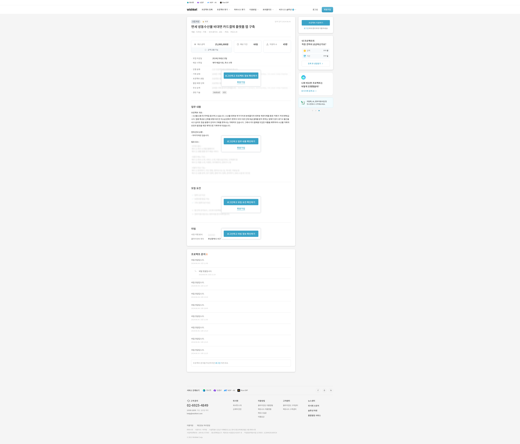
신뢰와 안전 (237, 409)
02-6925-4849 (197, 405)
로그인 (218, 363)
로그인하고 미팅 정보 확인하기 (241, 234)
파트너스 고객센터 (289, 409)
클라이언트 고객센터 (290, 405)
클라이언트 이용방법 (265, 405)
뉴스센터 (311, 401)
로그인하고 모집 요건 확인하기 (241, 202)
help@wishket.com (194, 413)
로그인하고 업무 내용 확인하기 (241, 141)
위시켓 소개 (237, 405)
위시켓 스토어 (313, 406)
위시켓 (208, 390)
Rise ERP (244, 390)
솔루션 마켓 (312, 410)
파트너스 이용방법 (264, 409)
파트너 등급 (262, 413)
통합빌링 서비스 (314, 415)
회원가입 (241, 82)
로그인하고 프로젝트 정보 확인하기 (241, 75)
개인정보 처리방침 (203, 425)
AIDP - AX (231, 390)
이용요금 (261, 417)
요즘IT (219, 390)
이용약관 (190, 425)
